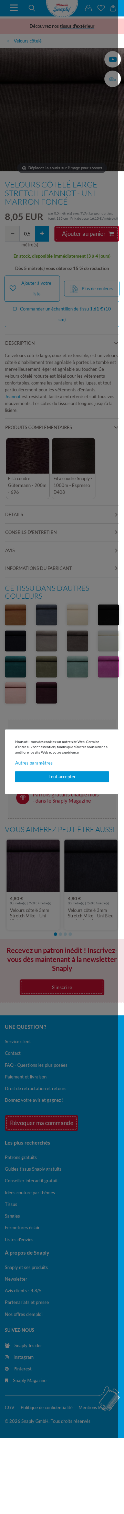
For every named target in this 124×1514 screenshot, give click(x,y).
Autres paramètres (34, 763)
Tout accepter (62, 776)
